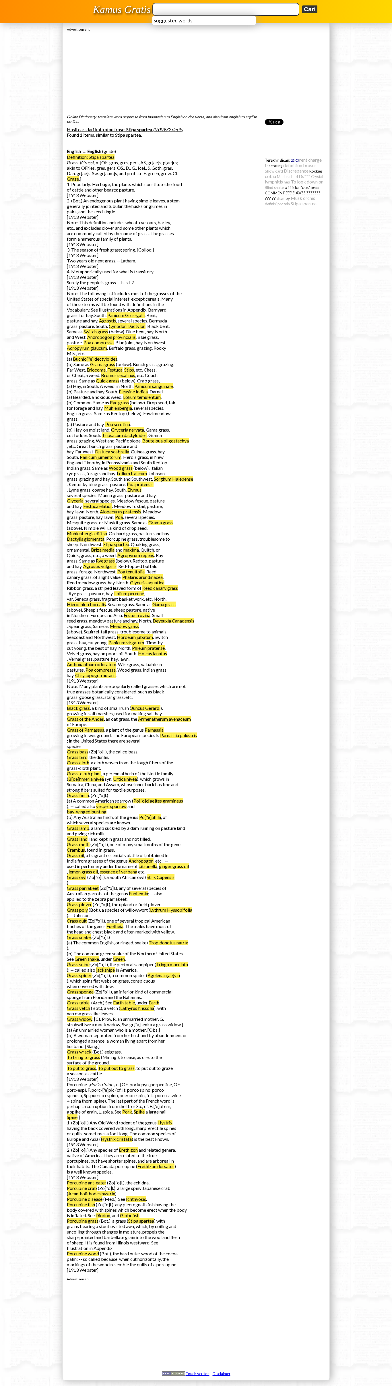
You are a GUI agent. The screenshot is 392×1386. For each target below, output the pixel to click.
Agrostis (107, 320)
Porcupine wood (83, 1253)
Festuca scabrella (112, 451)
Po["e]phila (150, 817)
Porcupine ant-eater (86, 1182)
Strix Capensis (160, 877)
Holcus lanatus (152, 653)
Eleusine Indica (133, 391)
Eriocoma (96, 369)
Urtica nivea (125, 779)
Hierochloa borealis (86, 604)
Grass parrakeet (83, 888)
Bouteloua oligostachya (165, 440)
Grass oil (75, 855)
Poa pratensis (140, 484)
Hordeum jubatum (135, 637)
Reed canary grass (160, 588)
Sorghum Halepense (173, 479)
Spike (139, 1111)
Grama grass (102, 364)
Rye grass (119, 402)
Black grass (78, 708)
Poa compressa (99, 342)
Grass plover (79, 904)
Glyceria (75, 500)
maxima (131, 549)
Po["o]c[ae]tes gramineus (158, 800)
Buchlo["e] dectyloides (95, 359)
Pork (127, 1111)
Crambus (76, 850)
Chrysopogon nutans (95, 675)
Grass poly (77, 910)
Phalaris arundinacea (142, 577)
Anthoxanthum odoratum (91, 664)
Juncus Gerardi (145, 708)
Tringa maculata (172, 964)
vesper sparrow (111, 806)
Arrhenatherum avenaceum (164, 719)
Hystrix (165, 1122)
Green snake (87, 959)
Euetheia (114, 926)
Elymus (134, 489)
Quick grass (107, 380)
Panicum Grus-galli (126, 315)
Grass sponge (80, 991)
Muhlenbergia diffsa (87, 533)
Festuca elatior (97, 506)
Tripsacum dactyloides (124, 435)
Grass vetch (78, 1008)
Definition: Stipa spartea (91, 157)
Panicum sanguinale (153, 386)
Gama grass (164, 604)
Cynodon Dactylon (127, 326)
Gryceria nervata (127, 429)
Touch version (197, 1373)
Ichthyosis (136, 1199)
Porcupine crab (82, 1188)
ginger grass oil (174, 866)
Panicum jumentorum (100, 457)
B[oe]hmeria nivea (86, 779)
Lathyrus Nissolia (137, 1008)
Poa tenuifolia (131, 571)
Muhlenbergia (118, 408)
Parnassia (154, 729)
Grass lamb (78, 828)
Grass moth (78, 844)
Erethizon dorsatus (155, 1166)
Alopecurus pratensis (120, 511)
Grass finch (78, 795)
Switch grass (96, 331)
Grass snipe (78, 964)
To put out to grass (116, 1068)
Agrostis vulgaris (100, 566)
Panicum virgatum (126, 642)
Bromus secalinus (118, 375)
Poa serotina (117, 424)
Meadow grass (124, 626)
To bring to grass (83, 1057)
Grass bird (77, 757)
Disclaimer (221, 1373)
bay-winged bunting (86, 811)
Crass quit (77, 920)
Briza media (103, 549)
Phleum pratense (148, 648)
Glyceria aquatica (147, 582)
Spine (72, 1117)
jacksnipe (105, 970)
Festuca (115, 369)
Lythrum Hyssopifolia (171, 910)
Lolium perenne (129, 593)
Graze (73, 178)
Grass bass (77, 751)
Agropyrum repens (135, 555)
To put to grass (81, 1068)
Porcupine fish (81, 1204)
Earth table (124, 1002)
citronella (148, 866)
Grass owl (76, 877)
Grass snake (79, 937)
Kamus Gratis (122, 9)
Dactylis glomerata (85, 539)
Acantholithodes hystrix (91, 1193)
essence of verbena (118, 871)
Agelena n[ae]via (164, 975)
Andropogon (141, 860)
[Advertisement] (196, 71)
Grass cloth (78, 762)
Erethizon (128, 1150)
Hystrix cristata (116, 1139)
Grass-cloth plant (84, 773)
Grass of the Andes (85, 719)
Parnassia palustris (178, 735)
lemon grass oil (83, 871)
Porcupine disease (84, 1199)
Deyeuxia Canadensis (173, 620)
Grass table (78, 1002)
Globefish (129, 1215)
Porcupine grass (82, 1220)
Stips (129, 369)
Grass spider (79, 975)
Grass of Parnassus (85, 729)
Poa (119, 517)
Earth (154, 1002)
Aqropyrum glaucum (87, 348)
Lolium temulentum (142, 397)
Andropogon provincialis (111, 337)
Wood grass (121, 468)
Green (119, 959)
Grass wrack (79, 1051)
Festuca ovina (137, 615)
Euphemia (138, 893)
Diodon (103, 1215)
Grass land (77, 839)
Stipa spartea (116, 544)
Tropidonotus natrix (168, 942)
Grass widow (79, 1019)
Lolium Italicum (132, 473)
